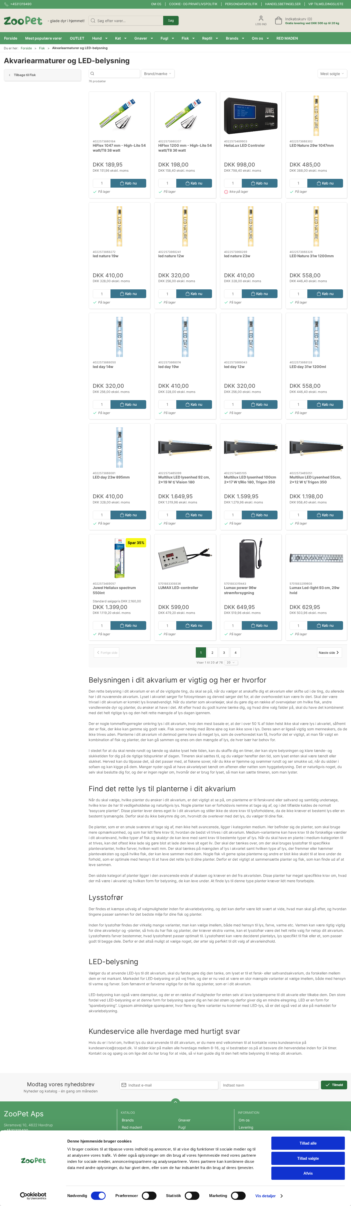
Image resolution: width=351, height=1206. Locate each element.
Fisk (42, 48)
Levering (246, 1127)
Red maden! (132, 1127)
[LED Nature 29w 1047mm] (316, 116)
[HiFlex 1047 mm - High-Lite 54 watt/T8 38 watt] (119, 116)
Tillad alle (308, 1143)
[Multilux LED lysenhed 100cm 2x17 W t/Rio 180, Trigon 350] (251, 447)
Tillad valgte (308, 1158)
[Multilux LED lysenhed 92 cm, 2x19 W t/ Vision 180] (185, 447)
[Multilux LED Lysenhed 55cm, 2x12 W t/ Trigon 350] (316, 447)
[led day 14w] (119, 337)
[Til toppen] (175, 1103)
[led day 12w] (251, 337)
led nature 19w (105, 256)
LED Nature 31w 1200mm (312, 256)
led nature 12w (171, 256)
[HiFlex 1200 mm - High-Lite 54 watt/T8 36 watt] (185, 116)
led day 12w (234, 366)
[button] (99, 38)
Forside (26, 48)
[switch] (149, 1196)
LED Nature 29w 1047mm (312, 145)
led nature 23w (237, 256)
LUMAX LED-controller (178, 587)
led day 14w (103, 366)
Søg (171, 20)
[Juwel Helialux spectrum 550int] (119, 558)
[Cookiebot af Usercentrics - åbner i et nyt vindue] (33, 1196)
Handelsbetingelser (283, 4)
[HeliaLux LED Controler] (251, 116)
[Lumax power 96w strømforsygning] (251, 558)
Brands (128, 1120)
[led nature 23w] (251, 226)
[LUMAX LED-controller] (185, 558)
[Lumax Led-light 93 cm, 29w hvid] (316, 558)
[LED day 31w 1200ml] (316, 337)
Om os (156, 4)
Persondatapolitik (241, 4)
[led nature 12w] (185, 226)
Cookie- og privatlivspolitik (193, 4)
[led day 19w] (185, 337)
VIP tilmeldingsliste (325, 4)
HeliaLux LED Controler (244, 145)
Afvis (308, 1173)
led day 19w (168, 366)
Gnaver (184, 1120)
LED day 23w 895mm (111, 477)
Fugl (182, 1127)
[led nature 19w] (119, 226)
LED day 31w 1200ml (308, 366)
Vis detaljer (265, 1196)
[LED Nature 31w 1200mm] (316, 226)
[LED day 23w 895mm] (119, 447)
